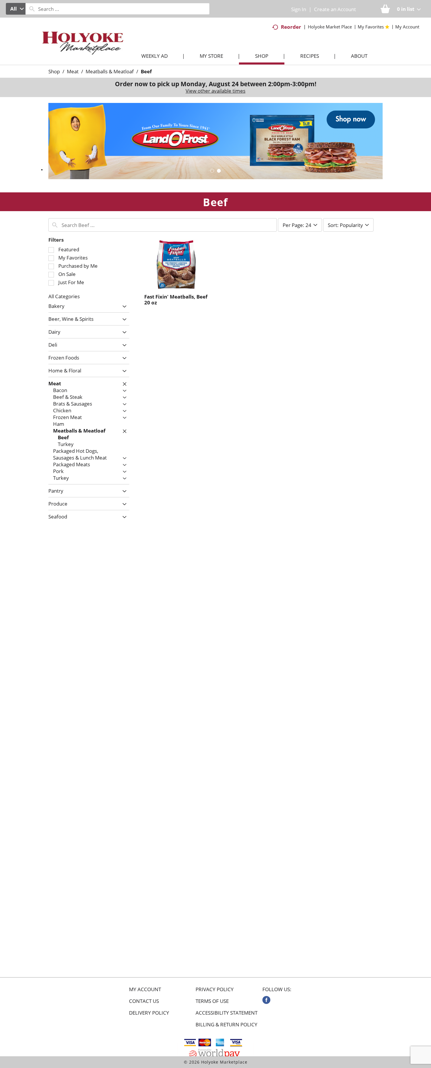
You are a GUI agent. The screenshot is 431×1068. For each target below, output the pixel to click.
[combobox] (16, 9)
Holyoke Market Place (330, 27)
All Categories (64, 296)
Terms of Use (212, 1001)
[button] (215, 140)
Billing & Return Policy (226, 1025)
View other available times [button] (215, 90)
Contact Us (144, 1001)
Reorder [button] (291, 26)
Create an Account (335, 9)
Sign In (298, 9)
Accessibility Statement (226, 1013)
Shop (54, 71)
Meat (73, 71)
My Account (145, 989)
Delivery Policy (149, 1013)
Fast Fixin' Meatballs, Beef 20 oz (176, 299)
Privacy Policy (215, 989)
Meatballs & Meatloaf (110, 71)
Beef (146, 71)
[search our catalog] (32, 9)
